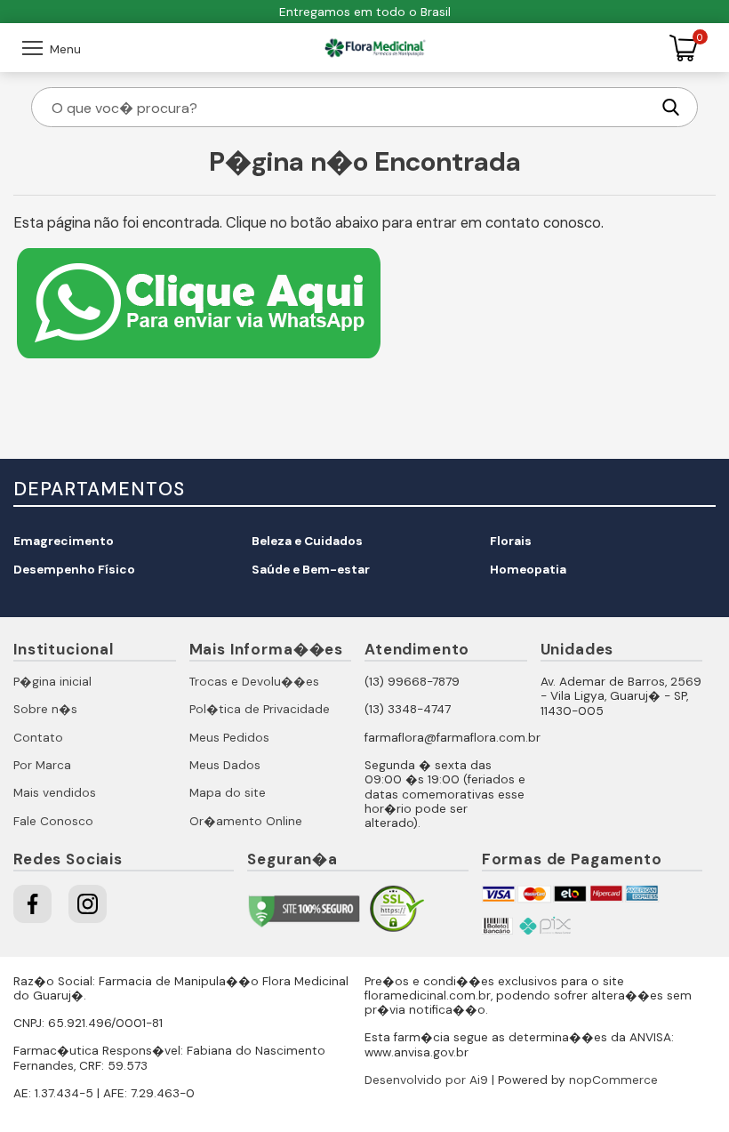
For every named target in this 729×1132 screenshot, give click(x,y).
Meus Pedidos (229, 737)
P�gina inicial (52, 681)
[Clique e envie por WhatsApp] (198, 360)
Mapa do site (227, 792)
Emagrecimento (63, 541)
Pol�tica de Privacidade (259, 709)
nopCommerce (613, 1080)
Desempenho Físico (74, 569)
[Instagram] (87, 904)
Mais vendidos (54, 792)
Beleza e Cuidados (307, 541)
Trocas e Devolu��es (254, 681)
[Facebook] (32, 904)
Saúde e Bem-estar (311, 569)
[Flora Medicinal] (375, 48)
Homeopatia (528, 569)
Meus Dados (224, 765)
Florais (511, 541)
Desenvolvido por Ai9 (426, 1080)
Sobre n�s (45, 709)
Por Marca (42, 765)
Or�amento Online (245, 821)
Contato (38, 737)
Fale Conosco (53, 821)
